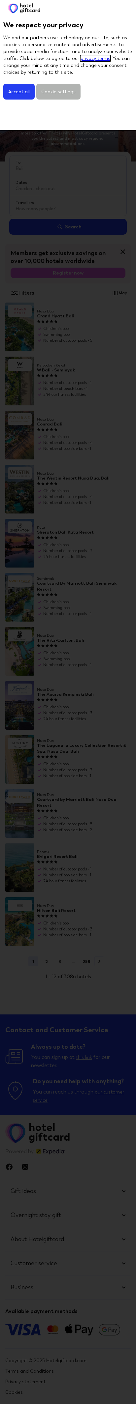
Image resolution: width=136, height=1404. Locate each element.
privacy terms (95, 58)
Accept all (19, 92)
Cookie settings (58, 92)
